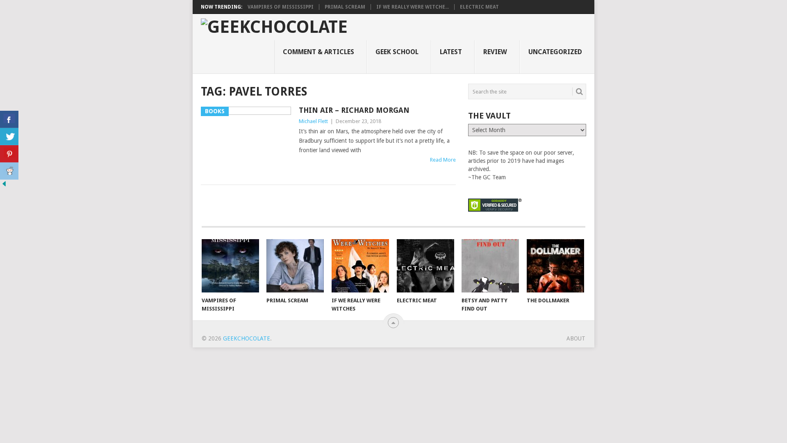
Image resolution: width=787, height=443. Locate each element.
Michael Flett (313, 121)
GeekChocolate (246, 338)
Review (495, 52)
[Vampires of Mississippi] (230, 265)
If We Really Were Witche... (412, 7)
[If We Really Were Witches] (360, 265)
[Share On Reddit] (9, 171)
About (575, 338)
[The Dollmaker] (555, 265)
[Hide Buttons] (4, 186)
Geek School (397, 52)
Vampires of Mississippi (281, 7)
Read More (443, 160)
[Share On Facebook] (9, 119)
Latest (451, 52)
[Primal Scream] (295, 265)
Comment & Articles (318, 52)
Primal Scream (345, 7)
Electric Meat (479, 7)
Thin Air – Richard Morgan (354, 110)
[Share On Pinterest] (9, 153)
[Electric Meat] (425, 265)
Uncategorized (555, 52)
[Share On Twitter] (9, 136)
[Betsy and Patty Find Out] (490, 265)
